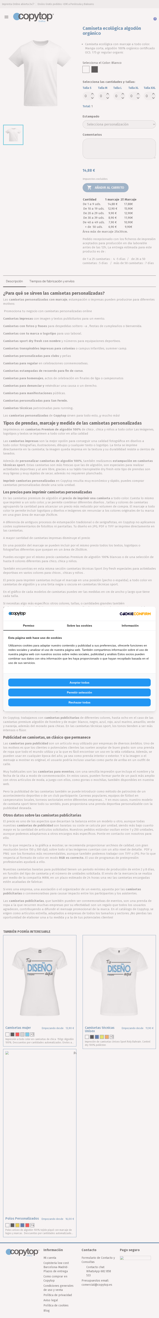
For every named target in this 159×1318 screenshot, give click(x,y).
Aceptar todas (79, 682)
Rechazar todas (79, 702)
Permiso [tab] (28, 625)
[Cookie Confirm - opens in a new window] (135, 614)
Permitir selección (79, 692)
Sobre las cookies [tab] (79, 625)
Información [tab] (130, 625)
